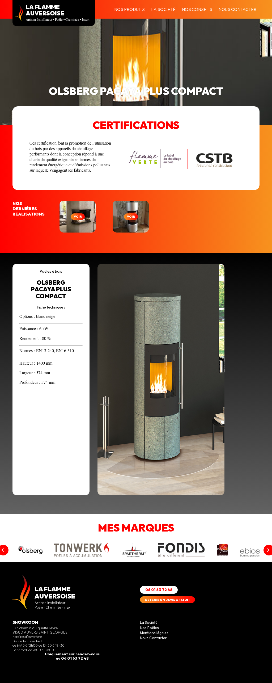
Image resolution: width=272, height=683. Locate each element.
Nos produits (129, 9)
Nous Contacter (237, 9)
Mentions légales (154, 632)
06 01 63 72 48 (159, 589)
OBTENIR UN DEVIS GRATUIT (167, 600)
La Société (163, 9)
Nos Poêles (149, 627)
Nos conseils (197, 9)
